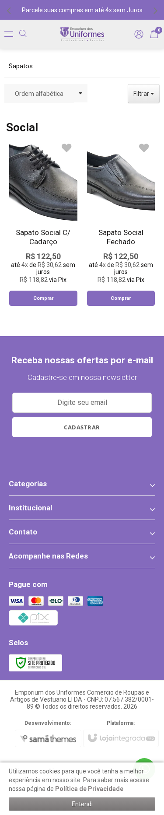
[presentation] (8, 10)
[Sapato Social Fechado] (121, 222)
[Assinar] (82, 427)
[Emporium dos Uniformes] (82, 34)
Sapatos (21, 66)
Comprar (43, 298)
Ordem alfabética (39, 93)
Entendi (82, 804)
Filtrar (141, 93)
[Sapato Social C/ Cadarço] (43, 222)
